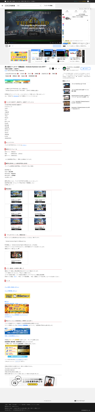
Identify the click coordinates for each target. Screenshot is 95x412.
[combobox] (29, 5)
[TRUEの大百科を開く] (56, 73)
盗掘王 (48, 61)
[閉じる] (91, 9)
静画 (10, 1)
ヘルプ (19, 404)
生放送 (13, 1)
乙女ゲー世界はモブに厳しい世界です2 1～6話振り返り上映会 (75, 59)
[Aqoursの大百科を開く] (26, 76)
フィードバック (80, 400)
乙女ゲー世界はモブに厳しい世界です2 (76, 61)
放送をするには (15, 406)
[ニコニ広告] (9, 46)
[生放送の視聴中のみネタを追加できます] (6, 46)
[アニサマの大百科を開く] (25, 73)
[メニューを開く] (2, 5)
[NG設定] (63, 14)
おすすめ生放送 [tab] (82, 14)
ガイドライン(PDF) (35, 404)
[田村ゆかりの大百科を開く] (18, 76)
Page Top (47, 400)
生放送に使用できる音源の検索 (20, 408)
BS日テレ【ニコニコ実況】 (78, 16)
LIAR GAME (62, 61)
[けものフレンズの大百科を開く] (49, 73)
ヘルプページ (17, 361)
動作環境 (23, 404)
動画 (8, 1)
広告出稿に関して (8, 410)
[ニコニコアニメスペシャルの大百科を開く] (17, 73)
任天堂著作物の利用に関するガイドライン (21, 410)
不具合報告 (14, 404)
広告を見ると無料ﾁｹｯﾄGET (84, 8)
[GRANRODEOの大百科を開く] (36, 76)
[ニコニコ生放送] (10, 5)
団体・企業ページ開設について (34, 408)
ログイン (76, 1)
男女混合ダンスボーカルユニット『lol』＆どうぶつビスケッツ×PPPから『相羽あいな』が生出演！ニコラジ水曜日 (81, 44)
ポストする (53, 69)
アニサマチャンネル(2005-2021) (73, 67)
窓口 (15, 276)
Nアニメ (28, 1)
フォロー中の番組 (48, 5)
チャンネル (18, 1)
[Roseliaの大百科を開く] (10, 76)
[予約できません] (50, 69)
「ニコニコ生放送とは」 (19, 359)
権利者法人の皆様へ (9, 408)
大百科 (22, 1)
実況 (25, 1)
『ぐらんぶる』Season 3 (38, 61)
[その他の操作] (59, 69)
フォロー (86, 68)
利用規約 (28, 404)
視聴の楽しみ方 (8, 406)
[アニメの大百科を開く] (32, 73)
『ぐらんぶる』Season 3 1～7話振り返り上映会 (37, 59)
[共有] (56, 69)
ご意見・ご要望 (8, 404)
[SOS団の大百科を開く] (39, 73)
